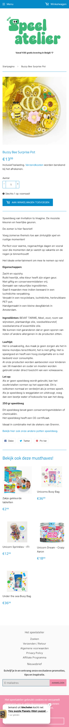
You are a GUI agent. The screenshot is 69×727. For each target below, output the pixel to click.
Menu (10, 4)
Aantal (6, 178)
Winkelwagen (58, 4)
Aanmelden (58, 683)
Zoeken (34, 638)
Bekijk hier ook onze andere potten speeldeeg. (31, 431)
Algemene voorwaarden (34, 648)
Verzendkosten (34, 164)
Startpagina (8, 66)
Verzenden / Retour (34, 643)
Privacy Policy (34, 653)
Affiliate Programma (34, 657)
